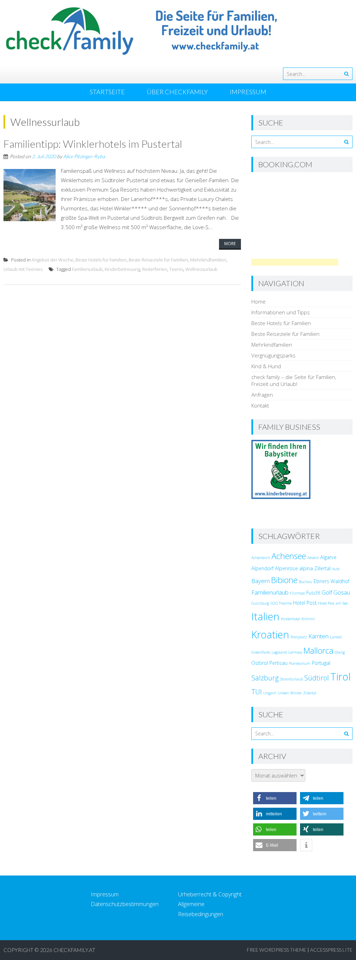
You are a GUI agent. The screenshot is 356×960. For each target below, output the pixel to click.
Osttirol (259, 663)
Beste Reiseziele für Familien (158, 260)
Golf (327, 592)
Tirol (340, 677)
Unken (283, 693)
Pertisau (278, 663)
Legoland (279, 652)
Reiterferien (154, 269)
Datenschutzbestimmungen (125, 904)
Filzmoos (297, 593)
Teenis (176, 269)
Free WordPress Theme (276, 950)
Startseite (107, 92)
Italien (265, 616)
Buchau (305, 581)
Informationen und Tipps (280, 312)
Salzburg (265, 678)
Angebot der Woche (52, 260)
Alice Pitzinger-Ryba (84, 156)
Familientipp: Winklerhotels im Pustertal (92, 143)
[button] (275, 798)
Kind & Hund (266, 366)
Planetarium (299, 663)
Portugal (321, 663)
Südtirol (316, 678)
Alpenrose (286, 568)
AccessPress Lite (331, 950)
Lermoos (295, 652)
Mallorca (318, 650)
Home (258, 301)
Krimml (308, 618)
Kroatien (270, 634)
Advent (313, 557)
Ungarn (269, 693)
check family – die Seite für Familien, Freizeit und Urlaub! (293, 380)
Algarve (328, 557)
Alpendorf (262, 568)
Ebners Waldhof (331, 581)
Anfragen (262, 394)
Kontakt (260, 405)
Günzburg (260, 603)
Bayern (260, 581)
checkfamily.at (74, 950)
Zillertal (309, 693)
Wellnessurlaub (201, 269)
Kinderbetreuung (122, 269)
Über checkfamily (177, 92)
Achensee (289, 556)
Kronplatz (299, 637)
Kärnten (318, 636)
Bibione (284, 580)
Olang (340, 652)
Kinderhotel (290, 618)
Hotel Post (305, 602)
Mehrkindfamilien (208, 260)
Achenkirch (260, 557)
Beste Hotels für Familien (101, 260)
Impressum (248, 92)
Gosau (341, 592)
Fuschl (313, 592)
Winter (296, 693)
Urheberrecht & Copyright (210, 894)
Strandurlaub (291, 679)
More (230, 244)
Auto (336, 568)
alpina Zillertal (315, 568)
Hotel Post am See (333, 603)
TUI (256, 691)
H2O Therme (281, 603)
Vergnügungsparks (273, 355)
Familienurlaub (87, 269)
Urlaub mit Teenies (22, 269)
